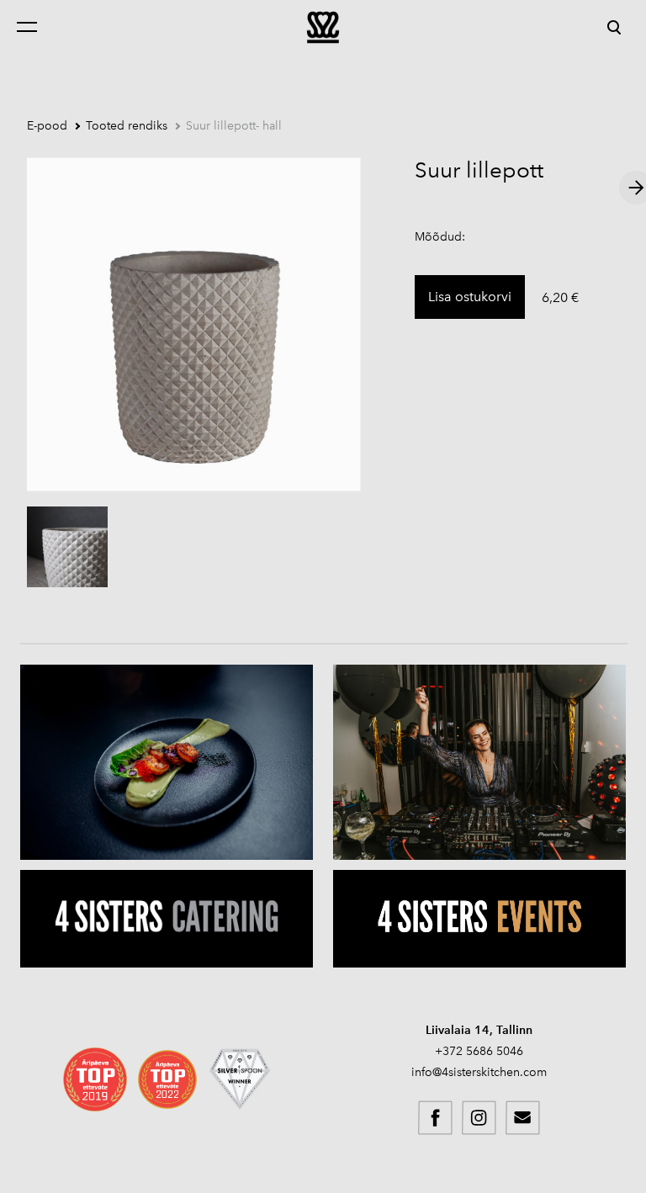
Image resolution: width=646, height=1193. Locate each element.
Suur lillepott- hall (234, 126)
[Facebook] (435, 1118)
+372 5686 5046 (479, 1051)
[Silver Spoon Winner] (240, 1079)
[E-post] (523, 1118)
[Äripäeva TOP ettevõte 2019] (95, 1079)
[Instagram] (479, 1118)
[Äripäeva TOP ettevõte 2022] (167, 1079)
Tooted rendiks (126, 126)
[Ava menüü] (35, 26)
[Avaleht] (323, 27)
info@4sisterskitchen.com (479, 1072)
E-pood (47, 126)
